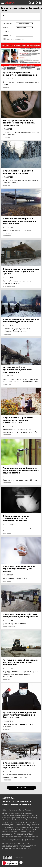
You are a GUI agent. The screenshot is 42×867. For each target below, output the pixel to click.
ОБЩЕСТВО (7, 87)
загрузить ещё (21, 787)
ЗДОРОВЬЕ (7, 533)
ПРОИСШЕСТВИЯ (9, 286)
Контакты (6, 801)
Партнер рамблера (18, 857)
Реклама (15, 801)
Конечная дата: (7, 35)
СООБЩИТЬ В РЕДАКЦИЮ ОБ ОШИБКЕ (16, 804)
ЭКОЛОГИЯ (7, 384)
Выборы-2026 (25, 801)
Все (4, 16)
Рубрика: (5, 27)
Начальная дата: (8, 31)
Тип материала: (7, 23)
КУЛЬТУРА (6, 137)
